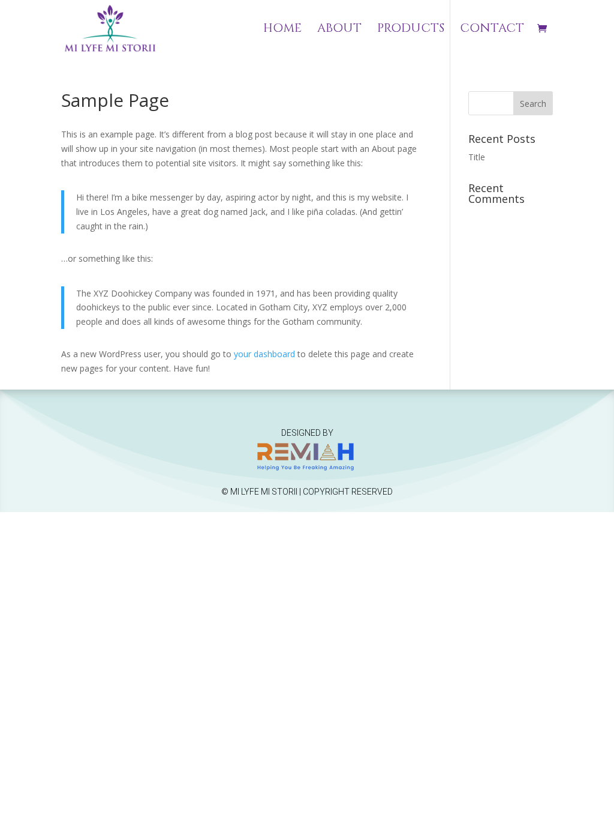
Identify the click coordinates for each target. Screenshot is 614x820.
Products (410, 30)
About (339, 30)
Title (476, 157)
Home (282, 30)
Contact (492, 30)
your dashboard (264, 354)
